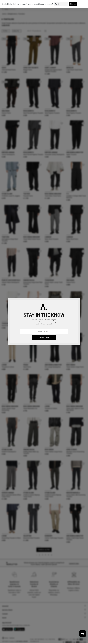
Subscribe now (44, 337)
